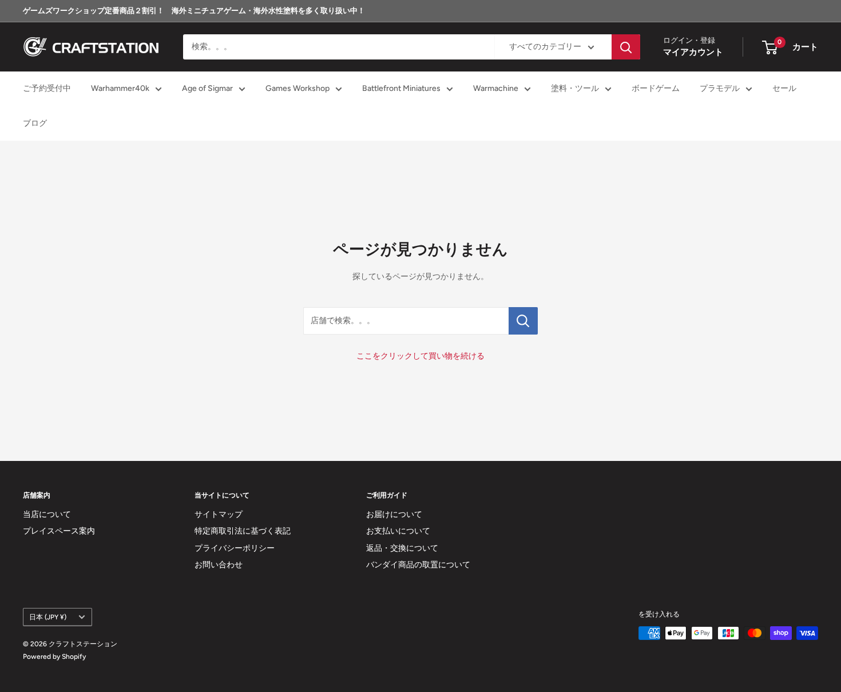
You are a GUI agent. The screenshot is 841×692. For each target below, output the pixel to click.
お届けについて (394, 514)
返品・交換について (402, 548)
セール (784, 89)
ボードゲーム (656, 89)
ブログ (35, 123)
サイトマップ (219, 514)
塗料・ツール (575, 89)
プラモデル (720, 89)
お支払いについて (398, 531)
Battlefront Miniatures (401, 89)
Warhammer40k (120, 89)
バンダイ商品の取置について (418, 565)
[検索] (626, 46)
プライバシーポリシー (235, 548)
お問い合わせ (219, 565)
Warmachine (495, 89)
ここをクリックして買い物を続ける (420, 356)
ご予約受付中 (47, 89)
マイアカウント (693, 52)
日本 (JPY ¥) (47, 617)
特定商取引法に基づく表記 (243, 531)
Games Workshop (297, 89)
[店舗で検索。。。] (523, 321)
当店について (47, 514)
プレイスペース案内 (59, 531)
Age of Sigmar (207, 89)
